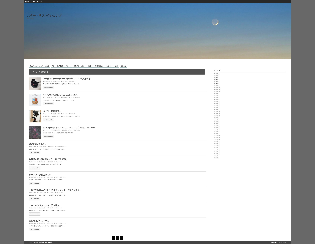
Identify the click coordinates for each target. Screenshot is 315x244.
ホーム (27, 2)
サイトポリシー (37, 2)
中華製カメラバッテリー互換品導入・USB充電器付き (67, 78)
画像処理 (76, 66)
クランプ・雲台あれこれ (40, 174)
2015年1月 (217, 134)
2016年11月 (217, 90)
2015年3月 (217, 130)
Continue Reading (48, 87)
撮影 (82, 66)
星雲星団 (65, 130)
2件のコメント (73, 113)
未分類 (47, 66)
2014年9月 (217, 142)
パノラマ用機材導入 (52, 111)
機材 (89, 66)
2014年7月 (217, 146)
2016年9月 (217, 94)
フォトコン (108, 66)
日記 (53, 66)
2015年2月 (217, 132)
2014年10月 (217, 140)
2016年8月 (217, 96)
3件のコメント (73, 81)
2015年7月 (217, 122)
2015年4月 (217, 128)
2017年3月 (217, 82)
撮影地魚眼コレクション (64, 66)
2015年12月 (217, 112)
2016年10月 (217, 92)
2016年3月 (217, 106)
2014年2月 (217, 156)
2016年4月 (217, 104)
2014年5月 (217, 150)
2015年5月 (217, 126)
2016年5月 (217, 102)
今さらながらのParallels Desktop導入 (60, 94)
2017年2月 (217, 84)
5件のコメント (59, 192)
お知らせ (123, 66)
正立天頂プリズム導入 (39, 220)
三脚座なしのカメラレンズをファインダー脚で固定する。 (55, 189)
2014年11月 (217, 138)
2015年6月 (217, 124)
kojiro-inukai (47, 81)
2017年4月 (217, 80)
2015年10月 (217, 116)
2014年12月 (217, 136)
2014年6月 (217, 148)
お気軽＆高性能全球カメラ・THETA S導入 (48, 159)
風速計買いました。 (38, 143)
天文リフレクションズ (36, 66)
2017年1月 (217, 86)
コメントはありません (75, 97)
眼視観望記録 (99, 66)
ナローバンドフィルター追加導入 (44, 205)
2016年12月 (217, 88)
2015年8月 (217, 120)
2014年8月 (217, 144)
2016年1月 (217, 110)
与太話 (116, 66)
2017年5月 (217, 78)
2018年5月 (217, 74)
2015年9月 (217, 118)
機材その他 (64, 81)
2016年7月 (217, 98)
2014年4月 (217, 152)
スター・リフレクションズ (44, 15)
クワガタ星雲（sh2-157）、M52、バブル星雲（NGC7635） (70, 127)
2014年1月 (217, 158)
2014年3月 (217, 154)
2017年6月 (217, 76)
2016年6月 (217, 100)
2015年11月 (217, 114)
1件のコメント (59, 162)
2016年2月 (217, 108)
